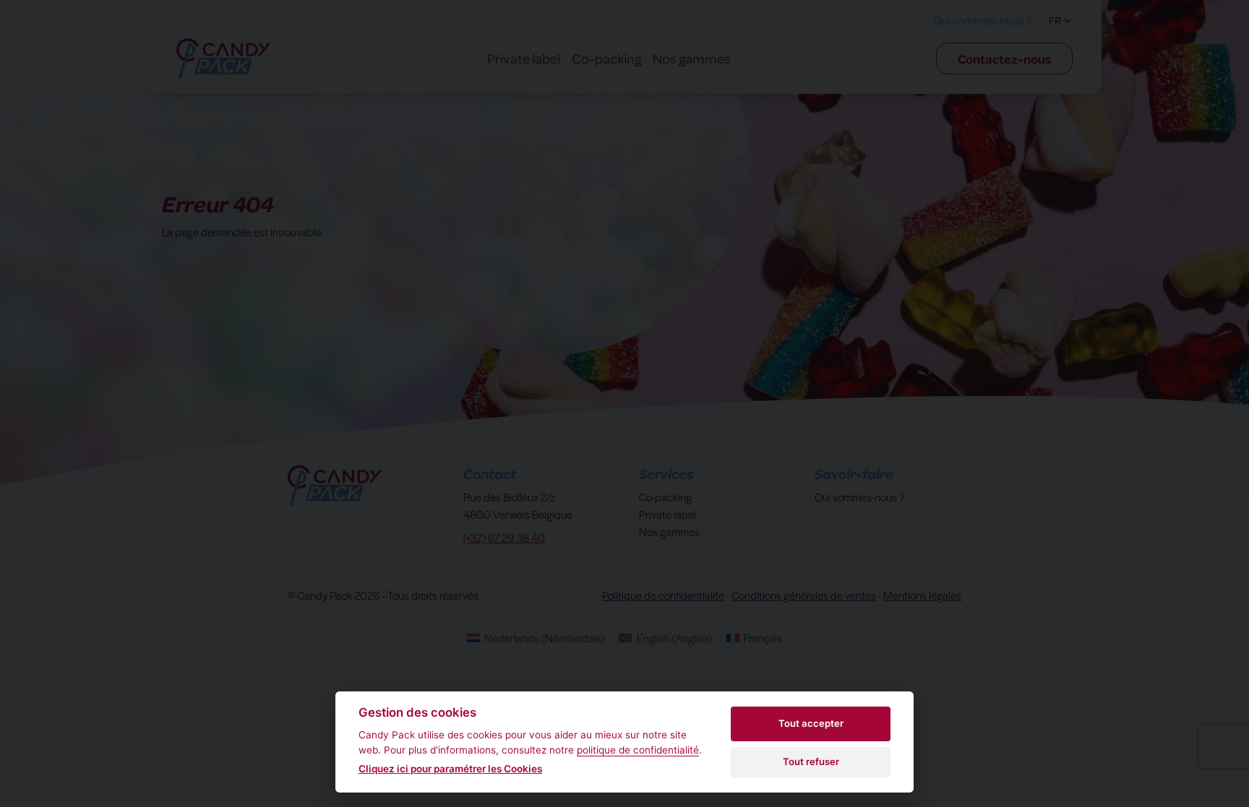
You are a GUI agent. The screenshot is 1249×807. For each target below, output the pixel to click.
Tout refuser (811, 761)
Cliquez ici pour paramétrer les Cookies (450, 768)
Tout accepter (811, 723)
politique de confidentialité (638, 750)
